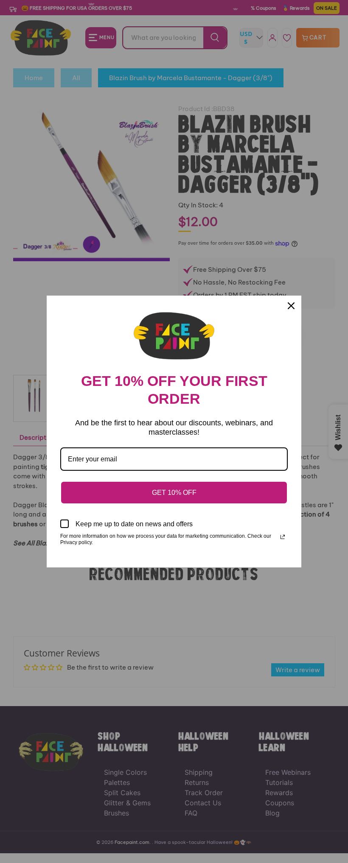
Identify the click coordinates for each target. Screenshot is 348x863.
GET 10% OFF (174, 492)
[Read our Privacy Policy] (283, 537)
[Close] (291, 306)
